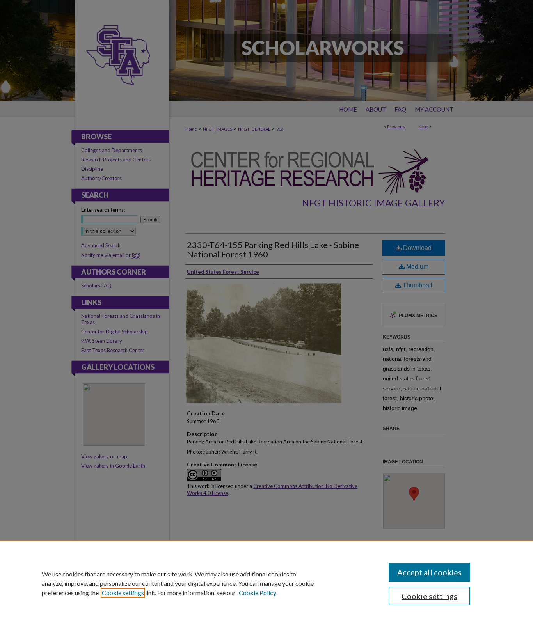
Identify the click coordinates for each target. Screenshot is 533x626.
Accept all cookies (429, 572)
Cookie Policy (257, 592)
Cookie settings (123, 592)
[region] (266, 583)
